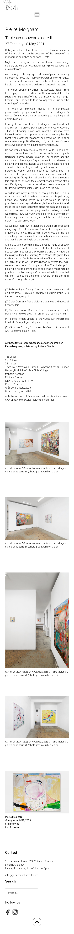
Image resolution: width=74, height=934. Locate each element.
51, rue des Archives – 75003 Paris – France (29, 861)
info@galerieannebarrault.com (21, 875)
